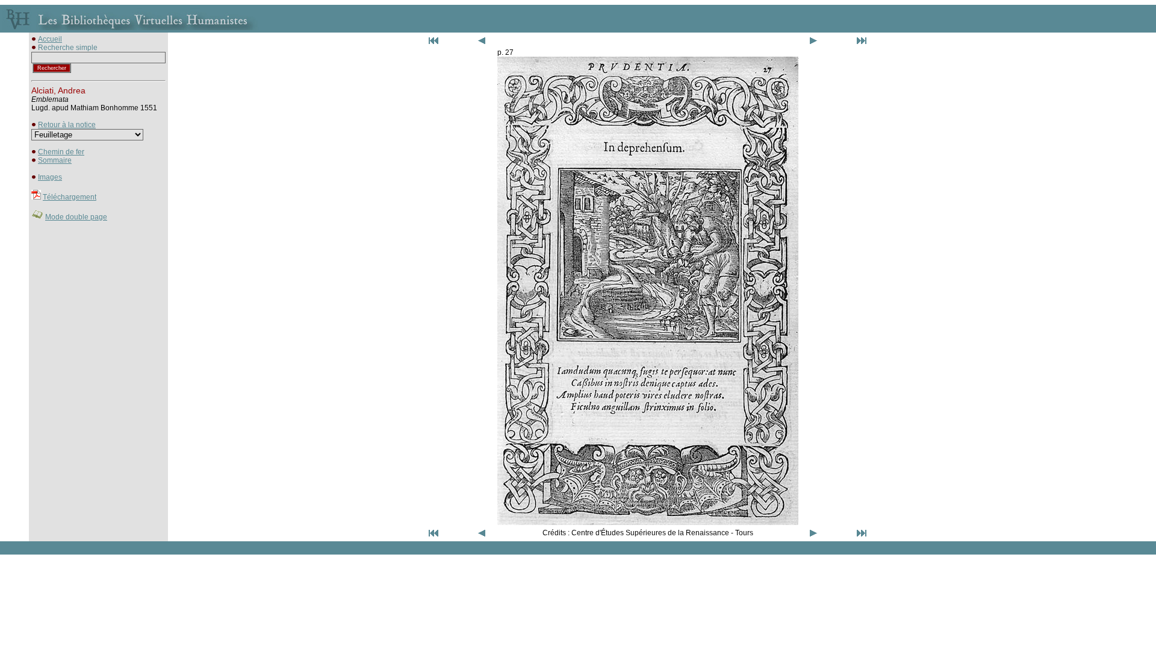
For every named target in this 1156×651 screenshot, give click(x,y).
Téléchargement (69, 197)
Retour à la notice (67, 125)
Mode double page (76, 217)
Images (50, 177)
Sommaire (55, 160)
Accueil (50, 39)
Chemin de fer (61, 152)
